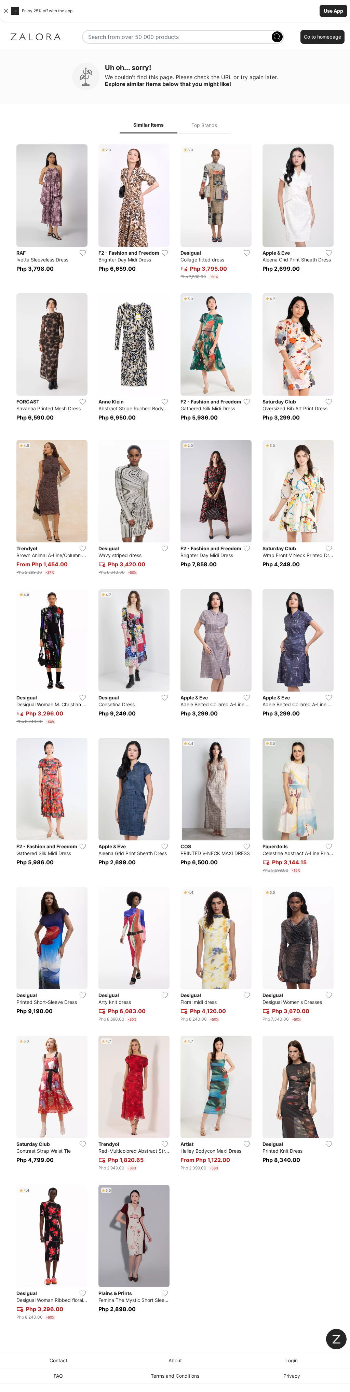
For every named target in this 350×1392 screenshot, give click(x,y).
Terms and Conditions (175, 1376)
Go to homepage (322, 37)
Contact (58, 1360)
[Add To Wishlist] (83, 253)
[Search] (277, 36)
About (175, 1360)
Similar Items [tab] (148, 125)
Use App (333, 11)
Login (291, 1360)
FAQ (58, 1376)
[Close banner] (6, 11)
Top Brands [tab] (204, 125)
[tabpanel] (175, 733)
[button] (175, 11)
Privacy (291, 1376)
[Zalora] (35, 36)
